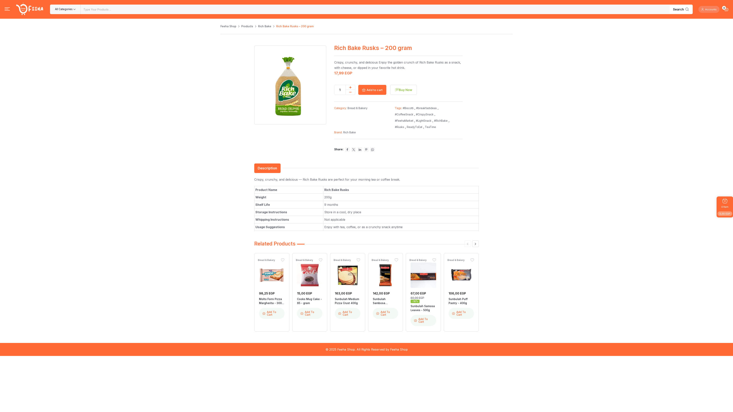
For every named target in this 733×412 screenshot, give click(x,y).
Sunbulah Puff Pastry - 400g (458, 301)
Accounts (711, 9)
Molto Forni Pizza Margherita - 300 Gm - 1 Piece (270, 301)
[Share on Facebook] (347, 149)
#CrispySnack (425, 114)
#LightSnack (423, 120)
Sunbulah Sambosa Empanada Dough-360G (385, 301)
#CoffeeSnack (404, 114)
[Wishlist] (283, 260)
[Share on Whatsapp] (372, 149)
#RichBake (441, 120)
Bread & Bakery (357, 108)
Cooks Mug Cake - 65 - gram (309, 301)
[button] (7, 9)
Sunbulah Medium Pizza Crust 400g (347, 301)
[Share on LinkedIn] (360, 149)
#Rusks (399, 127)
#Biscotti (408, 108)
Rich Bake (349, 132)
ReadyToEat (414, 127)
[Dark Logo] (30, 9)
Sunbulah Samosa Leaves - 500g (423, 308)
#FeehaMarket (404, 120)
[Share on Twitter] (353, 149)
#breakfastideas (426, 108)
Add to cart (375, 90)
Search (678, 9)
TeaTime (430, 127)
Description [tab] (267, 168)
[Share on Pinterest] (366, 149)
